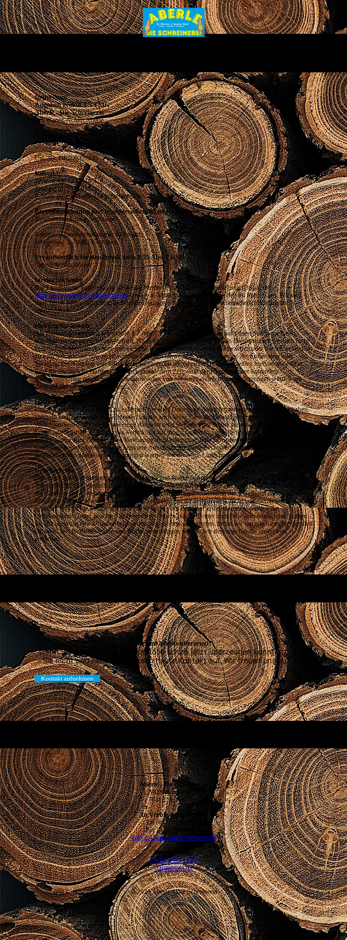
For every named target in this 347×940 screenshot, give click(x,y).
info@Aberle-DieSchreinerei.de (173, 837)
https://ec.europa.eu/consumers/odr (81, 295)
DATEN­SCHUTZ (173, 861)
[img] (174, 22)
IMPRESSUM (173, 869)
